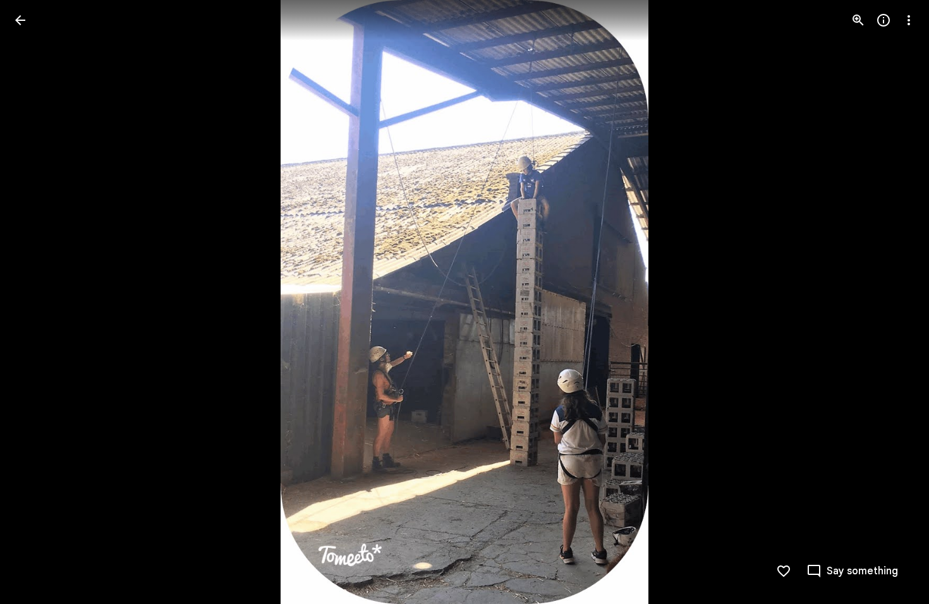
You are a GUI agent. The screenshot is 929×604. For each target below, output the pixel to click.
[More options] (908, 20)
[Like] (783, 571)
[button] (35, 302)
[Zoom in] (858, 20)
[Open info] (883, 20)
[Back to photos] (20, 20)
